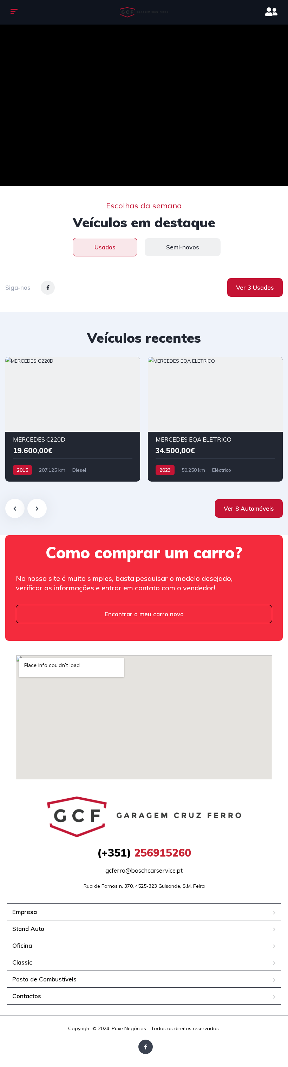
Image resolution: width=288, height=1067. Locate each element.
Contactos (26, 996)
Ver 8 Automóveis (249, 508)
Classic (22, 962)
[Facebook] (145, 1047)
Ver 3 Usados (255, 287)
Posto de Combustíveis (44, 979)
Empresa (24, 911)
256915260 (144, 852)
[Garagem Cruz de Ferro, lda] (143, 12)
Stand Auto (28, 928)
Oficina (22, 945)
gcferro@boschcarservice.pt (144, 870)
